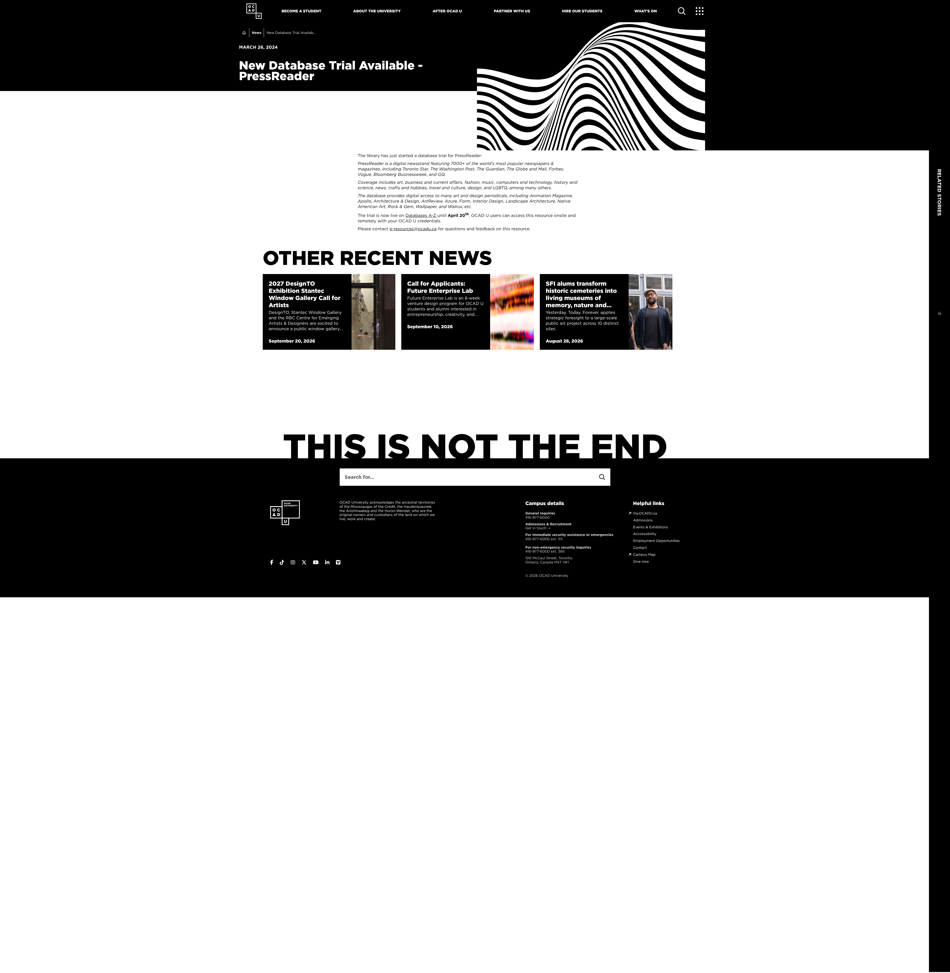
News (256, 32)
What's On (645, 11)
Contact (640, 548)
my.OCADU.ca (645, 513)
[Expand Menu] (700, 11)
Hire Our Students (582, 11)
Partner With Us (512, 11)
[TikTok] (282, 562)
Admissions (643, 520)
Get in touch (535, 528)
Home (244, 32)
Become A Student (301, 11)
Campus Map (644, 555)
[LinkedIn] (327, 562)
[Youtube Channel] (316, 562)
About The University (377, 11)
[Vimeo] (338, 562)
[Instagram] (293, 562)
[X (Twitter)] (304, 562)
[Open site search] (682, 11)
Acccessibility (644, 534)
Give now (641, 561)
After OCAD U (447, 11)
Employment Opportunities (656, 541)
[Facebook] (271, 562)
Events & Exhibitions (650, 527)
